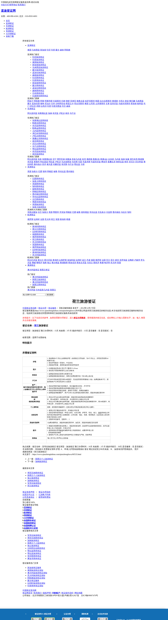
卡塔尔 (121, 101)
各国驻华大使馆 (31, 528)
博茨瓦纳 (61, 159)
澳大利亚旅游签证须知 (37, 573)
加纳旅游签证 (41, 461)
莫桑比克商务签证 (40, 138)
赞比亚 (77, 164)
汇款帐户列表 (44, 495)
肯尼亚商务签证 (39, 126)
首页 (8, 21)
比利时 (37, 219)
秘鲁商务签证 (38, 189)
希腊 (68, 219)
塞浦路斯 (64, 263)
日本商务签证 (38, 93)
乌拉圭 (124, 212)
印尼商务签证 (38, 78)
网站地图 (78, 593)
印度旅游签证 (38, 60)
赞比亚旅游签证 (34, 553)
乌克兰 (90, 263)
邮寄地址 (13, 5)
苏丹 (44, 164)
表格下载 (10, 36)
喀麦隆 (141, 159)
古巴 (40, 212)
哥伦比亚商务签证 (40, 197)
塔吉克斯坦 (79, 103)
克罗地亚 (123, 260)
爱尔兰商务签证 (39, 229)
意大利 (48, 219)
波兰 (84, 260)
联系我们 (22, 5)
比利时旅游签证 (39, 250)
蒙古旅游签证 (38, 70)
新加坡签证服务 (34, 568)
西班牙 (96, 263)
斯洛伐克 (72, 263)
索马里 (50, 164)
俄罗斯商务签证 (39, 237)
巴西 (40, 171)
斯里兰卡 (70, 103)
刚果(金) (104, 159)
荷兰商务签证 (38, 239)
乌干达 (73, 113)
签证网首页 (27, 593)
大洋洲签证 (11, 34)
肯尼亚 (55, 113)
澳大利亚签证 (33, 270)
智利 (45, 171)
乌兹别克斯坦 (124, 103)
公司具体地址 (28, 497)
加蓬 (127, 159)
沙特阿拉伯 (60, 103)
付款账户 (56, 593)
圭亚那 (109, 212)
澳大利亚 (31, 290)
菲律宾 (73, 101)
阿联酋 (67, 50)
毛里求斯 (86, 162)
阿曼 (42, 101)
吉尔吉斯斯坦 (106, 101)
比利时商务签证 (39, 232)
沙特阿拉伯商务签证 (36, 548)
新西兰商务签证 (39, 285)
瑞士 (49, 263)
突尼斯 (64, 164)
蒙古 (57, 50)
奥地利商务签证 (39, 226)
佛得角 (89, 159)
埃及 (40, 159)
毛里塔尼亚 (96, 162)
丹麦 (88, 260)
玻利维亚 (85, 212)
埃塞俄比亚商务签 (40, 120)
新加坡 (43, 50)
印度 (53, 50)
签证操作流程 (67, 593)
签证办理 (42, 308)
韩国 (97, 101)
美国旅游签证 (38, 204)
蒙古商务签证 (38, 85)
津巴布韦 (134, 159)
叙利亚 (140, 103)
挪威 (34, 263)
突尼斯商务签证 (34, 556)
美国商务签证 (38, 184)
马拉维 (75, 162)
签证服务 (52, 308)
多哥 (84, 159)
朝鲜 (68, 101)
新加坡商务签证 (39, 83)
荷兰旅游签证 (33, 486)
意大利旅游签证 (39, 255)
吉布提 (111, 159)
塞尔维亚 (55, 263)
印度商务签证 (38, 80)
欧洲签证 (10, 28)
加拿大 (35, 171)
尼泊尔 (48, 103)
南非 (67, 113)
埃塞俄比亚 (43, 113)
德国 (93, 260)
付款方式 (5, 5)
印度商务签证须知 (35, 586)
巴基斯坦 (57, 101)
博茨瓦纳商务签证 (35, 473)
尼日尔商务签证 (39, 144)
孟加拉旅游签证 (39, 72)
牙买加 (62, 212)
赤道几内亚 (77, 159)
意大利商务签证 (39, 242)
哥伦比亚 (62, 171)
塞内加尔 (38, 164)
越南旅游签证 (38, 75)
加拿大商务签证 (39, 181)
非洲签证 (10, 26)
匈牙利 (107, 263)
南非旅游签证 (38, 154)
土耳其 (92, 103)
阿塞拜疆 (49, 101)
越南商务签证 (38, 91)
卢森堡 (137, 260)
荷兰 (53, 219)
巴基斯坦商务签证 (40, 96)
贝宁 (54, 159)
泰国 (29, 50)
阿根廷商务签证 (39, 191)
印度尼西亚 (56, 106)
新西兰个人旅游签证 (44, 459)
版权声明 (47, 593)
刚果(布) (96, 159)
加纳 (50, 113)
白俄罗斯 (63, 260)
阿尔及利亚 (32, 113)
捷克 (117, 260)
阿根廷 (50, 171)
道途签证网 (8, 10)
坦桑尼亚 (57, 164)
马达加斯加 (66, 162)
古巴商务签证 (38, 199)
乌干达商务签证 (39, 146)
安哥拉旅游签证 (34, 483)
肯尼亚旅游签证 (39, 151)
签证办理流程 (44, 492)
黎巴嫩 (132, 101)
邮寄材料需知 (44, 497)
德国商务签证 (38, 234)
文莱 (108, 103)
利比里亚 (44, 162)
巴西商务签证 (38, 179)
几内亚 (117, 159)
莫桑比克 (111, 162)
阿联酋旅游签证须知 (36, 578)
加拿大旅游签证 (39, 207)
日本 (53, 103)
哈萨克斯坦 (90, 101)
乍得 (82, 164)
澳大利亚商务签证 (40, 282)
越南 (62, 50)
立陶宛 (131, 260)
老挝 (127, 101)
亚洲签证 (10, 23)
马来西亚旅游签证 (40, 67)
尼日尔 (132, 162)
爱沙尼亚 (48, 260)
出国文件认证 (28, 495)
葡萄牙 (39, 263)
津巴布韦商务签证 (40, 133)
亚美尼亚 (114, 103)
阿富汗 (30, 101)
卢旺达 (62, 113)
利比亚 (51, 162)
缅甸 (42, 103)
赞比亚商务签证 (39, 149)
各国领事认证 (30, 526)
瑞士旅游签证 (33, 478)
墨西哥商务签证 (39, 202)
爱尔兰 (41, 260)
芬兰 (108, 260)
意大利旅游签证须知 (36, 575)
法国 (42, 219)
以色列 (44, 106)
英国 (57, 219)
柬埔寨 (115, 101)
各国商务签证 (30, 520)
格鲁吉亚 (80, 101)
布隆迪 (68, 159)
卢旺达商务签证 (39, 136)
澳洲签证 (31, 265)
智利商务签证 (38, 186)
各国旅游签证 (30, 523)
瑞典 (45, 263)
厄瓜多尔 (102, 212)
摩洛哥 (104, 162)
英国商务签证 (38, 244)
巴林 (63, 101)
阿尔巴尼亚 (32, 260)
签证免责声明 (28, 492)
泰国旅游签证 (38, 62)
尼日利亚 (139, 162)
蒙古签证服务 (33, 581)
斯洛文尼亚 (81, 263)
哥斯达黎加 (32, 212)
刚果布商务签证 (39, 123)
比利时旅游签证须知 (36, 583)
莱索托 (37, 162)
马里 (80, 162)
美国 (29, 171)
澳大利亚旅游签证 (40, 277)
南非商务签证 (38, 141)
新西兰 (53, 290)
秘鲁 (55, 171)
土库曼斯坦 (100, 103)
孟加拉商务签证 (39, 88)
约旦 (64, 106)
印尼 (49, 50)
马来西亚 (36, 50)
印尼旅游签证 (38, 57)
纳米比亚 (120, 162)
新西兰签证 (45, 270)
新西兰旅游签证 (39, 279)
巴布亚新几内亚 (43, 290)
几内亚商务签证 (39, 131)
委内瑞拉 (70, 171)
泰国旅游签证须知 (35, 570)
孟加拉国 (36, 103)
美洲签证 (10, 31)
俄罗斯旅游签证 (39, 247)
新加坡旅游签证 (39, 65)
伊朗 (38, 106)
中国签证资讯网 (29, 308)
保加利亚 (71, 260)
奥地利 (63, 219)
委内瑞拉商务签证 (40, 194)
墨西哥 (56, 212)
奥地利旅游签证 (39, 252)
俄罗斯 (30, 219)
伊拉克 (33, 106)
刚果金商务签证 (39, 128)
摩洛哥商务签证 (34, 558)
